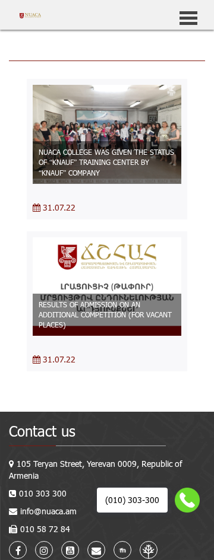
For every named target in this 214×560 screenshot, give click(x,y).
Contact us (42, 431)
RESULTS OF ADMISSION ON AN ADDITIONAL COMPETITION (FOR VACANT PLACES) (105, 314)
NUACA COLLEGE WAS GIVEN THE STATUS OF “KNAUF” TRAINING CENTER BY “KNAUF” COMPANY (106, 162)
